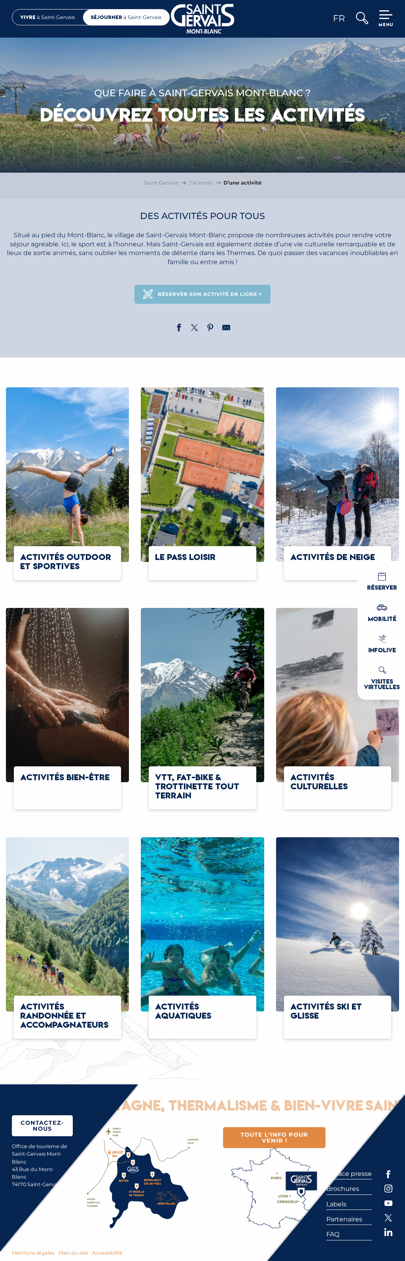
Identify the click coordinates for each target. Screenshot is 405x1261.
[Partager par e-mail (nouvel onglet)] (226, 329)
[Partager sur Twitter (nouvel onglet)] (195, 329)
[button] (361, 18)
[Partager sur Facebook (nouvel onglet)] (179, 329)
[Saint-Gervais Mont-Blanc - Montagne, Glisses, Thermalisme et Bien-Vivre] (203, 19)
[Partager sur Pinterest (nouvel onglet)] (210, 329)
